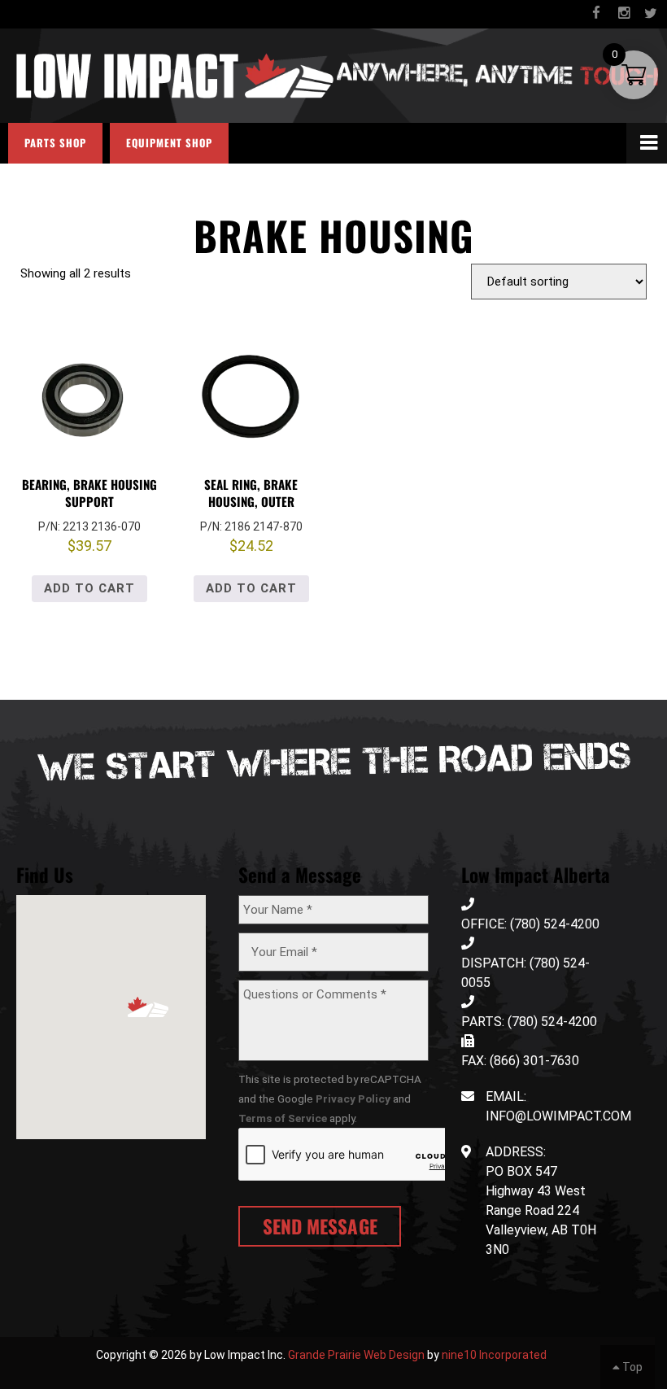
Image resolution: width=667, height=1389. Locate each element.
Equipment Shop (169, 143)
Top (631, 1367)
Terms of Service (282, 1118)
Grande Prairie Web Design (356, 1354)
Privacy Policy (353, 1098)
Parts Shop (55, 143)
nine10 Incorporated (494, 1354)
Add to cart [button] (89, 588)
